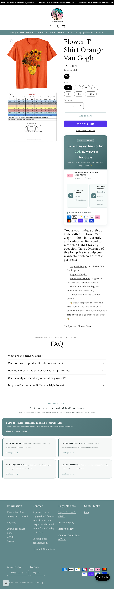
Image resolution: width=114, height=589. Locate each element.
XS (68, 87)
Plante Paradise (20, 583)
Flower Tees (84, 326)
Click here (49, 548)
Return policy (66, 528)
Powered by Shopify (35, 583)
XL (68, 94)
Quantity (68, 100)
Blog (86, 512)
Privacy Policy (66, 522)
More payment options (85, 130)
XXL (79, 94)
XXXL (91, 94)
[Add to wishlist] (67, 76)
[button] (6, 18)
